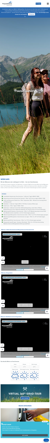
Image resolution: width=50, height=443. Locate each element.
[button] (2, 424)
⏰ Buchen (31, 14)
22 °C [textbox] (34, 366)
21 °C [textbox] (24, 366)
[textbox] (15, 375)
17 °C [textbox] (15, 366)
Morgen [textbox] (24, 364)
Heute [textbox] (15, 364)
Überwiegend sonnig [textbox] (24, 369)
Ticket (39, 3)
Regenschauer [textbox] (15, 369)
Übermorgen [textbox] (34, 364)
